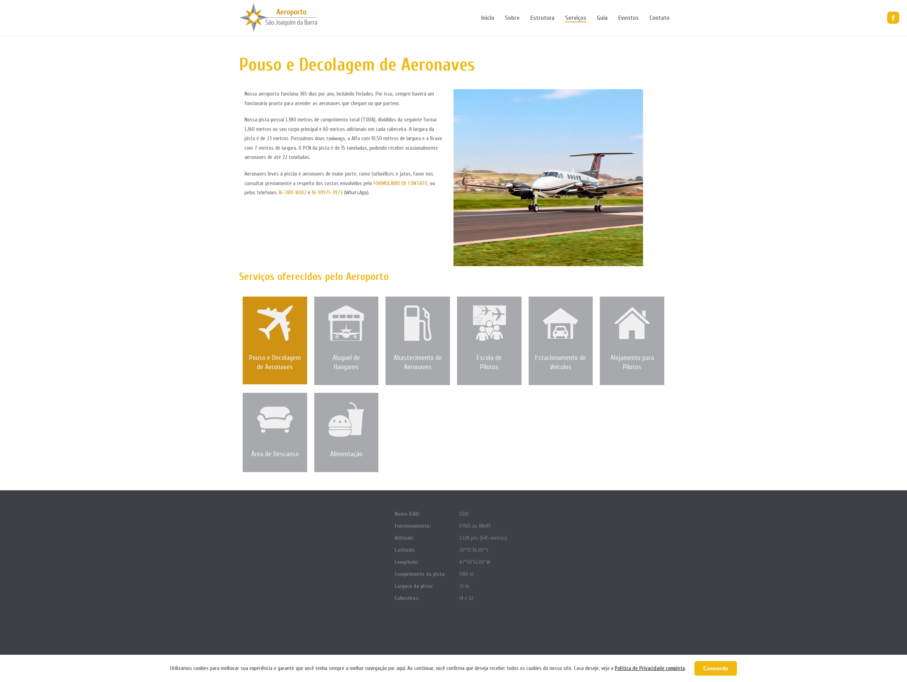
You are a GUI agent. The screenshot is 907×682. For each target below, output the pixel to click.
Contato (659, 18)
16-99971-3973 (327, 192)
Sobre (512, 18)
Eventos (628, 18)
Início (487, 18)
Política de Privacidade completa (650, 668)
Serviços (575, 18)
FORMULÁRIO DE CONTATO (400, 183)
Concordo (715, 668)
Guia (602, 18)
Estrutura (542, 18)
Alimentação (346, 454)
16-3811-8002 (292, 192)
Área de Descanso (275, 454)
